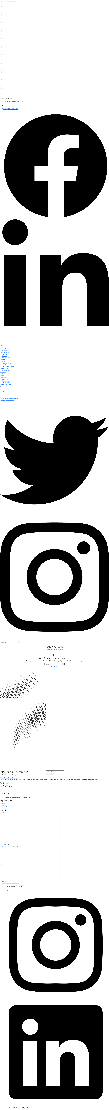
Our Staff (4, 354)
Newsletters (5, 379)
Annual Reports (6, 382)
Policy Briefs (5, 377)
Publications (5, 374)
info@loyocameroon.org (12, 101)
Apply (3, 390)
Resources (3, 372)
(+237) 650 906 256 (10, 108)
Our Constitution (7, 384)
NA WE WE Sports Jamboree (12, 365)
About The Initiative (7, 388)
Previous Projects (7, 370)
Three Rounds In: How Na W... (10, 883)
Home (1, 345)
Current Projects (7, 363)
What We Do (5, 352)
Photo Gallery (6, 358)
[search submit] (19, 642)
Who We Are (5, 350)
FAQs (3, 359)
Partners (4, 356)
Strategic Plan (6, 381)
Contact (2, 391)
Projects (2, 361)
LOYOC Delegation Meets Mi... (10, 846)
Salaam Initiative (9, 366)
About (4, 805)
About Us (2, 347)
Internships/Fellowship (6, 386)
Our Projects (5, 368)
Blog (3, 375)
